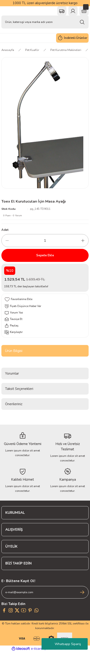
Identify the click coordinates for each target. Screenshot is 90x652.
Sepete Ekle (45, 255)
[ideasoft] (21, 649)
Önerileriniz (13, 404)
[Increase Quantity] (83, 240)
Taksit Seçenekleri (19, 388)
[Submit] (82, 592)
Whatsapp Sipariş (68, 644)
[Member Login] (73, 11)
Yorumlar (12, 373)
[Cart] (84, 11)
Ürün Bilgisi (13, 350)
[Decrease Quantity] (7, 240)
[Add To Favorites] (45, 299)
